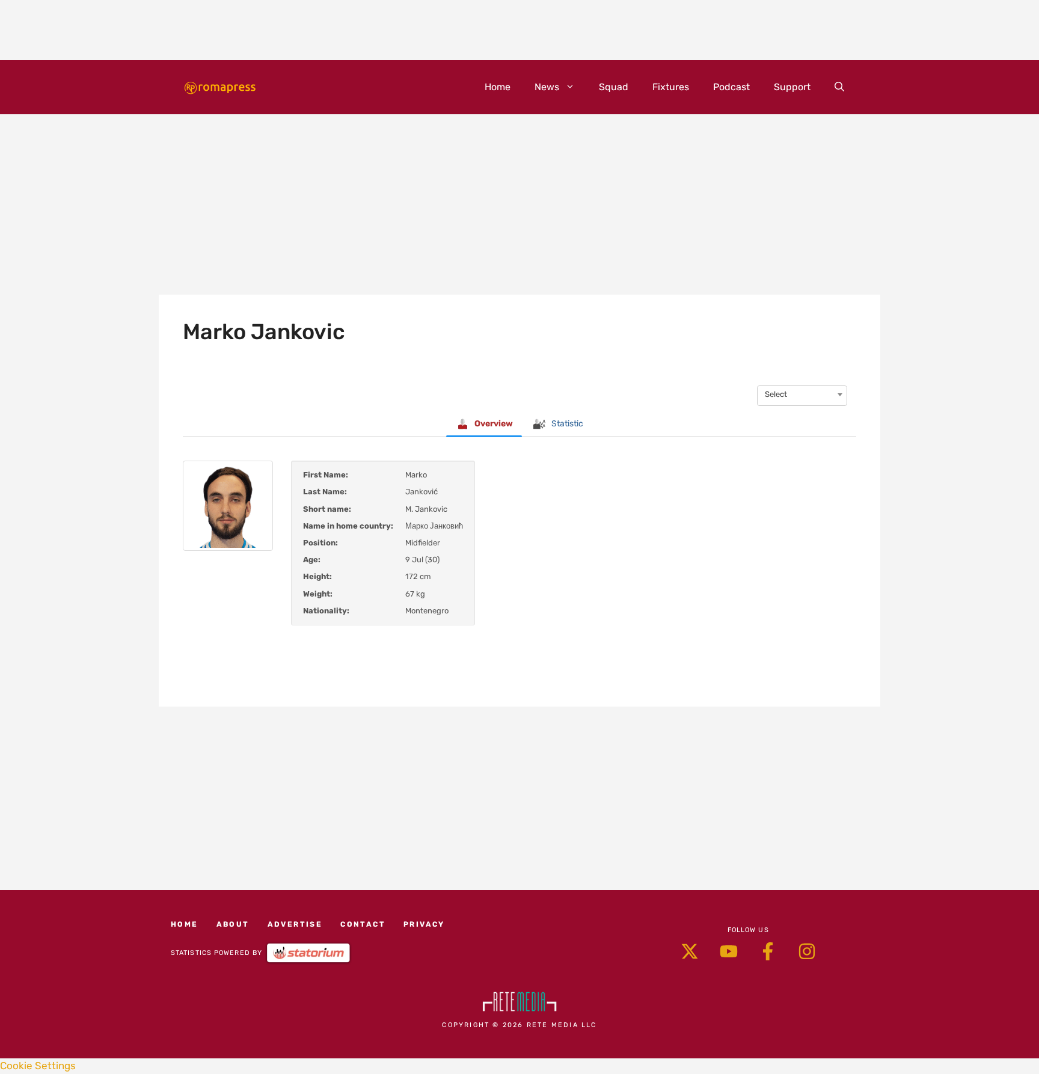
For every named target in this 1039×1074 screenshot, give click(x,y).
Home (497, 87)
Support (792, 87)
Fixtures (670, 87)
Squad (613, 87)
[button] (839, 87)
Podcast (731, 87)
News (547, 87)
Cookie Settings (38, 1066)
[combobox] (802, 394)
